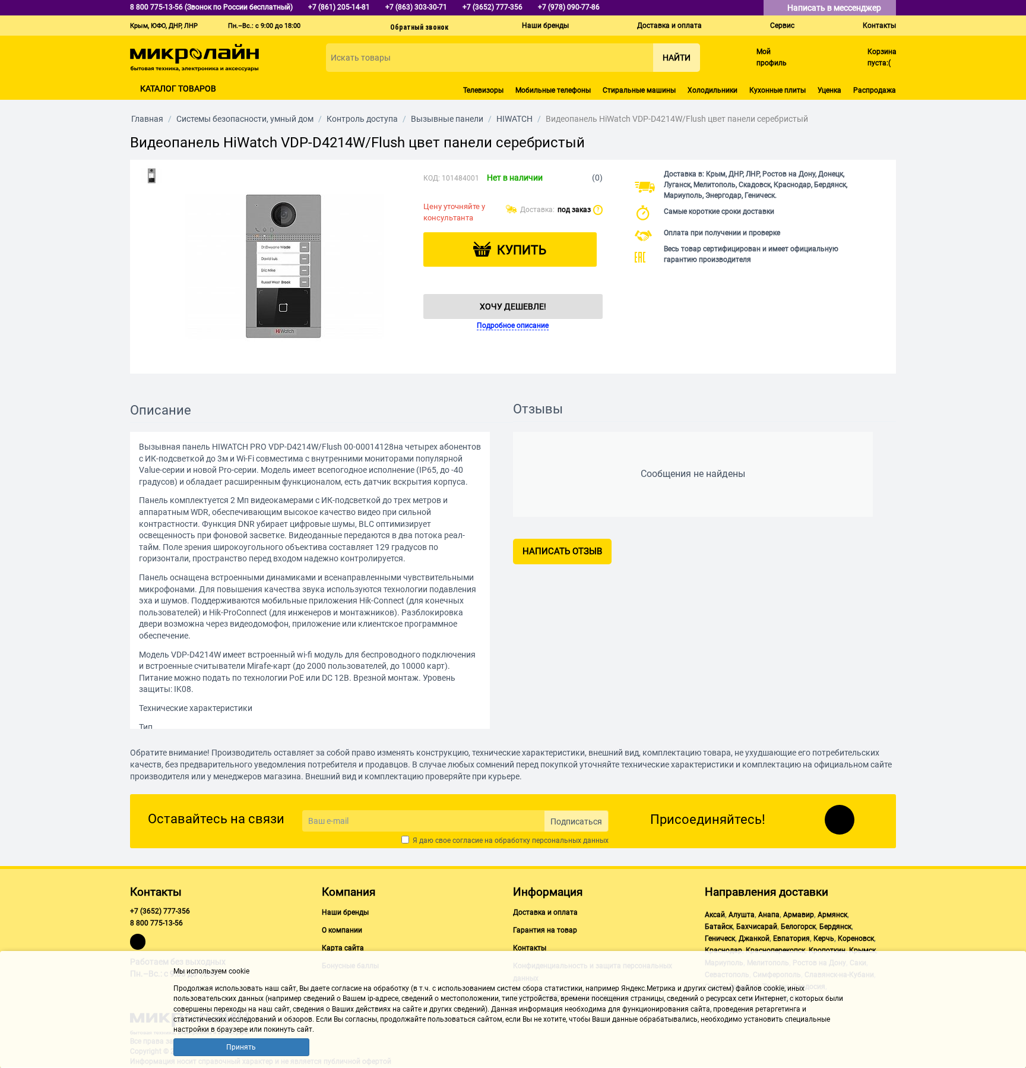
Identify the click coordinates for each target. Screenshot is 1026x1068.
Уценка (829, 90)
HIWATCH (514, 119)
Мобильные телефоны (553, 90)
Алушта (742, 915)
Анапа (769, 915)
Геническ (720, 938)
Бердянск (835, 926)
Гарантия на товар (545, 930)
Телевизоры (483, 90)
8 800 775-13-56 (156, 923)
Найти (677, 57)
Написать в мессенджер (835, 7)
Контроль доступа (362, 119)
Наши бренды (545, 25)
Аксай (715, 915)
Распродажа (874, 90)
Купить (521, 250)
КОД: (431, 178)
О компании (342, 930)
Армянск (832, 915)
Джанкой (754, 938)
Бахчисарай (756, 926)
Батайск (719, 926)
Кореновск (856, 938)
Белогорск (798, 926)
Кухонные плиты (777, 90)
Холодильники (712, 90)
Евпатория (791, 938)
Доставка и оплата (669, 25)
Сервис (782, 25)
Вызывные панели (447, 119)
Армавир (798, 915)
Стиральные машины (639, 90)
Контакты (879, 25)
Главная (147, 119)
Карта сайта (343, 948)
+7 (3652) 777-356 (160, 911)
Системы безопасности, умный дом (245, 119)
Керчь (823, 938)
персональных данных (570, 840)
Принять (241, 1047)
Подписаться (576, 821)
